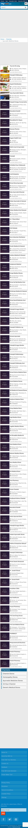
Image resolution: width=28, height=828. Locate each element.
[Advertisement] (14, 24)
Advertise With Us (22, 1)
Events (2, 1)
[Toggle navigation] (21, 3)
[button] (24, 825)
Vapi (7, 1)
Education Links (13, 1)
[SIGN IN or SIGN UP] (26, 3)
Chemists (9, 39)
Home (2, 39)
